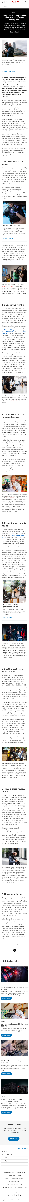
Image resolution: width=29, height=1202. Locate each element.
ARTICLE (14, 12)
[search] (6, 2)
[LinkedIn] (12, 1195)
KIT (1, 984)
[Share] (14, 950)
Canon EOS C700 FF (7, 286)
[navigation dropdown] (25, 2)
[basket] (2, 2)
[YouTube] (20, 1195)
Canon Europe (14, 1192)
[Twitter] (16, 1195)
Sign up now (13, 1138)
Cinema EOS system (11, 330)
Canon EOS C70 (10, 498)
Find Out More (6, 998)
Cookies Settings (22, 1187)
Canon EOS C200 (7, 332)
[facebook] (8, 1195)
